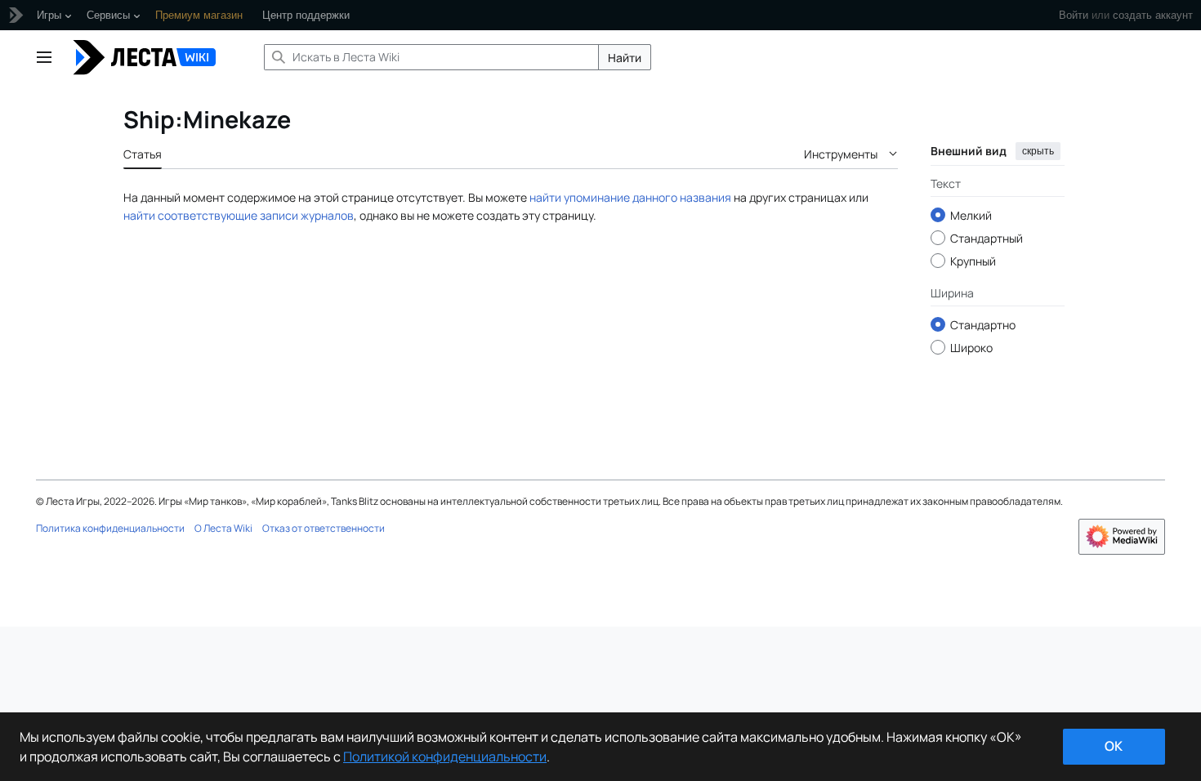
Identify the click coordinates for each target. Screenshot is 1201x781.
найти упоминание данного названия (630, 197)
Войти (1073, 15)
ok (1114, 746)
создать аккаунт (1153, 15)
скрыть (1038, 151)
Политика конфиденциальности (110, 528)
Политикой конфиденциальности (445, 756)
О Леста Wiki (223, 528)
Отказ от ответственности (323, 528)
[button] (44, 57)
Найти (624, 57)
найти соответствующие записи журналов (238, 215)
